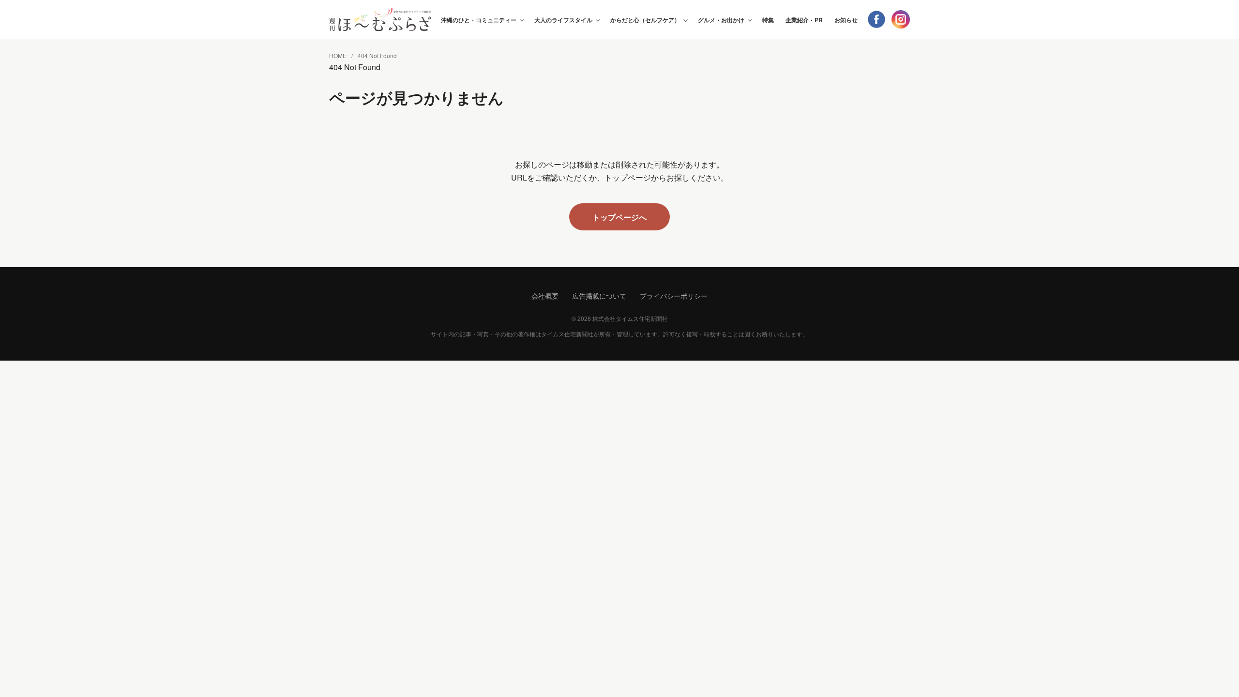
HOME (338, 55)
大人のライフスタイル (563, 19)
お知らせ (846, 19)
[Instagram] (900, 19)
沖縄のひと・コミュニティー (478, 19)
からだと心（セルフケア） (645, 19)
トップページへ (619, 217)
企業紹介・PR (804, 19)
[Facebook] (876, 19)
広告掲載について (599, 296)
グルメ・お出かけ (721, 19)
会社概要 (545, 296)
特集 (768, 19)
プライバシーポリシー (674, 296)
